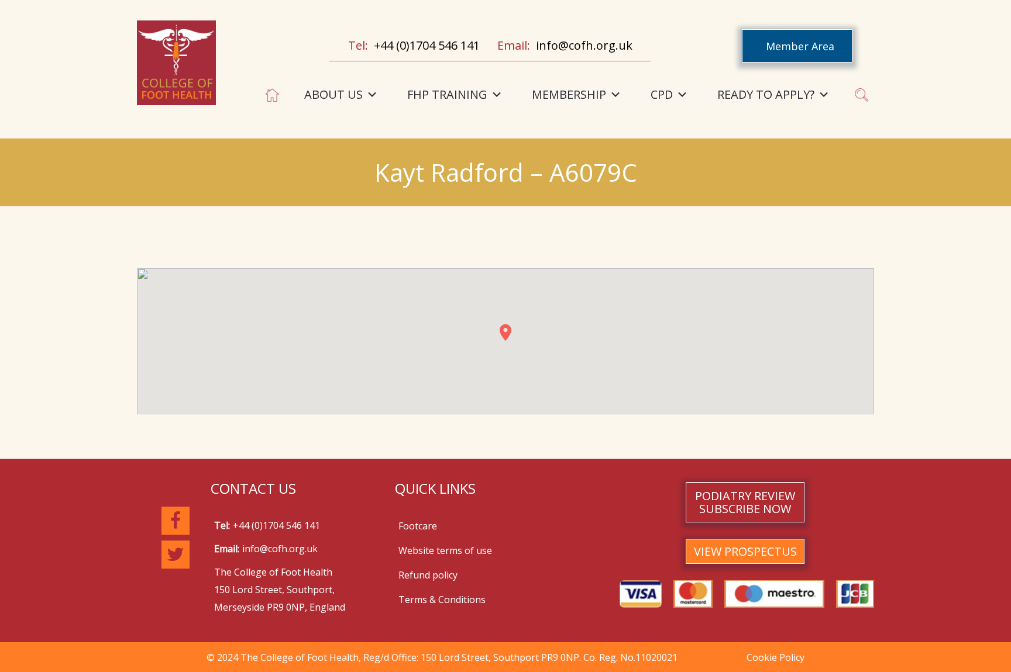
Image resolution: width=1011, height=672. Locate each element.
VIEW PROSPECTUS (745, 551)
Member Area (800, 46)
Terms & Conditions (442, 599)
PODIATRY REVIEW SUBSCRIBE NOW (745, 502)
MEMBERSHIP (569, 94)
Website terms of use (445, 550)
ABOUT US (333, 94)
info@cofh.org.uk (584, 45)
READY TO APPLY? (765, 94)
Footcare (417, 525)
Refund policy (428, 575)
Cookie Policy (775, 657)
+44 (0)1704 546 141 (427, 45)
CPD (662, 94)
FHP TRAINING (447, 94)
